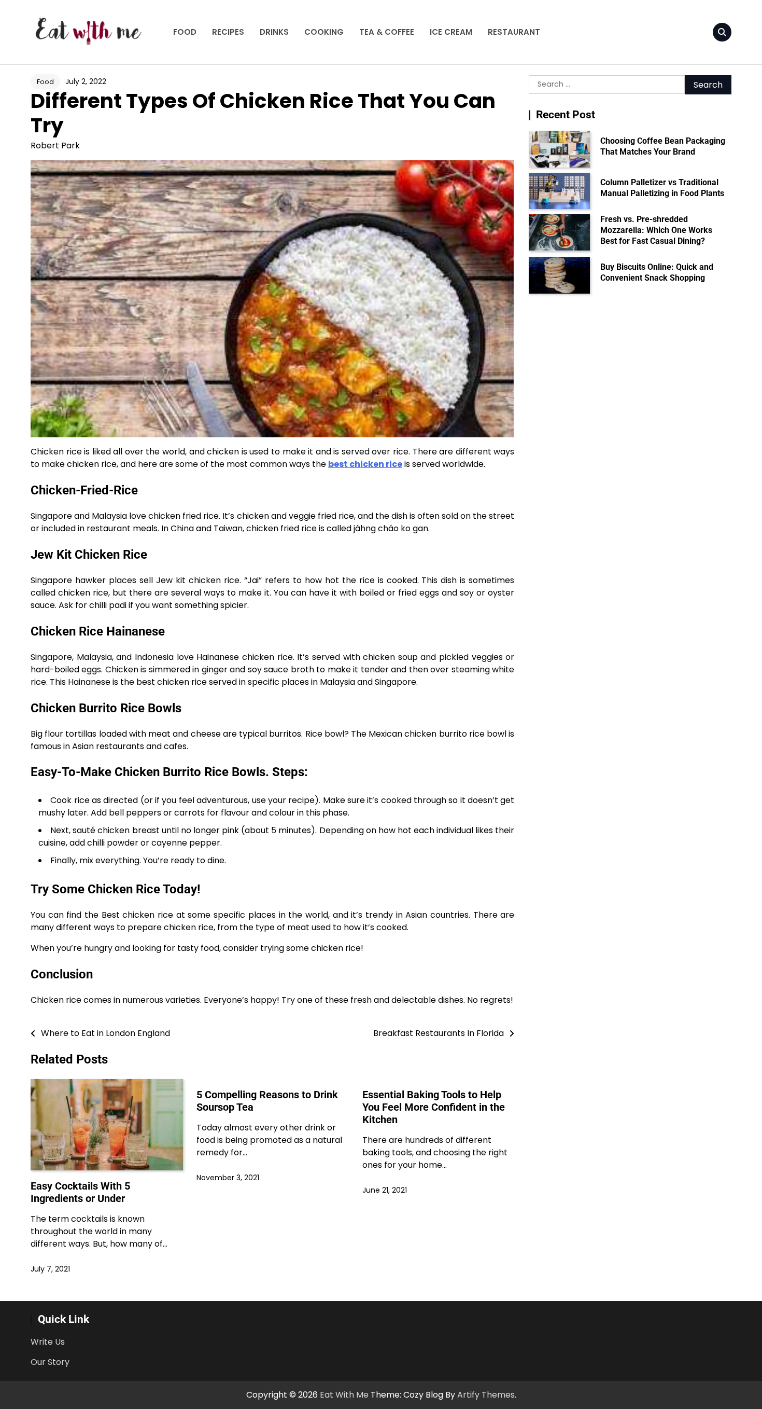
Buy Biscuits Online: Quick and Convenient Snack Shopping (656, 272)
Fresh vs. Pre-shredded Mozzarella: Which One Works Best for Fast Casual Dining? (656, 230)
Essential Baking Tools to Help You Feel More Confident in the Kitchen (433, 1107)
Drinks (274, 31)
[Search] (722, 32)
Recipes (228, 31)
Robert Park (55, 145)
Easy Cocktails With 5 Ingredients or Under (80, 1192)
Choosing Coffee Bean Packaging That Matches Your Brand (662, 146)
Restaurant (514, 31)
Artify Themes (486, 1395)
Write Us (48, 1342)
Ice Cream (451, 31)
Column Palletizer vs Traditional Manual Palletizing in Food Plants (662, 187)
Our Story (50, 1362)
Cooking (324, 31)
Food (184, 31)
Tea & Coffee (386, 31)
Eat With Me (344, 1395)
